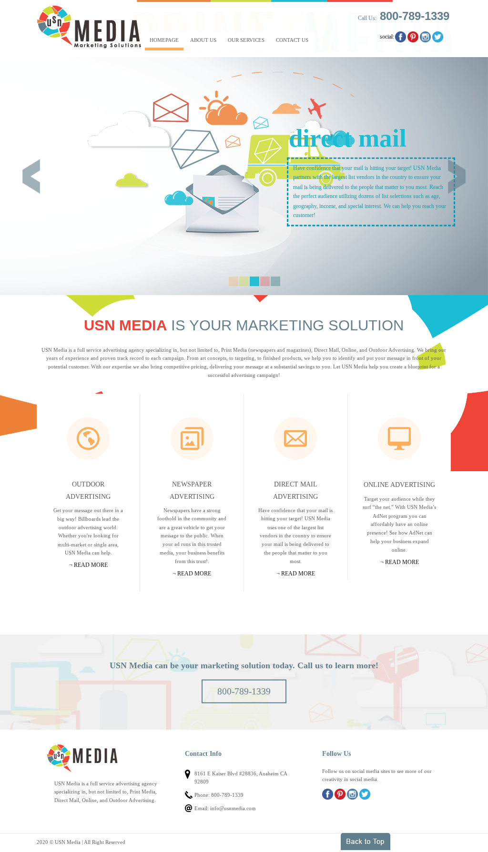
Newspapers (192, 438)
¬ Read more (88, 565)
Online (399, 438)
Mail (295, 438)
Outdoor (88, 438)
